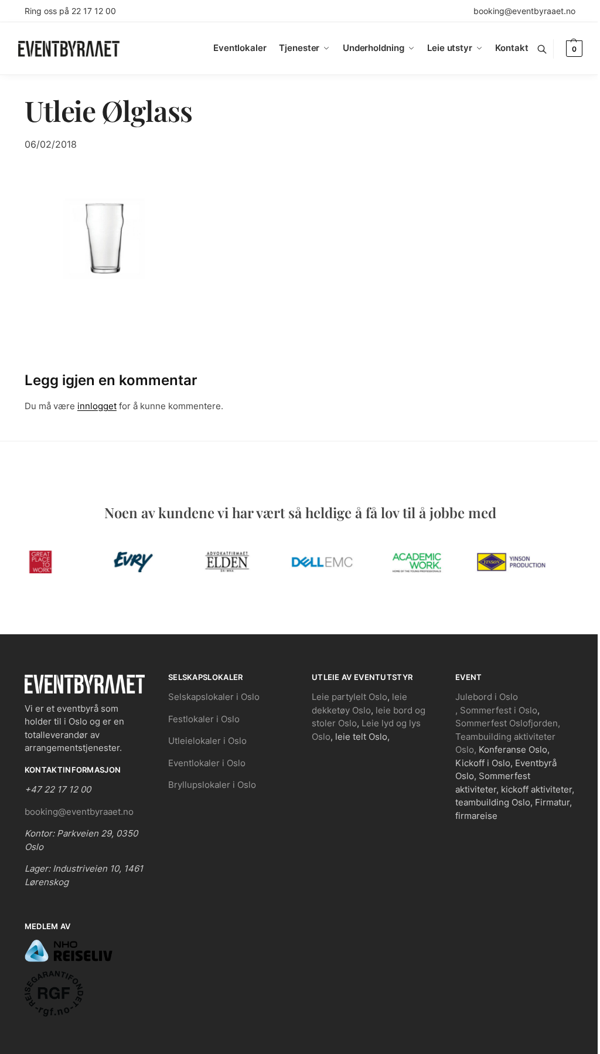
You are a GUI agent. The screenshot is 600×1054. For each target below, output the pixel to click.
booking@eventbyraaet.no (524, 11)
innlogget (97, 406)
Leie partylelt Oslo (349, 696)
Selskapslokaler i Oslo (214, 696)
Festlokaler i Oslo (204, 719)
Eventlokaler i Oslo (207, 763)
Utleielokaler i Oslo (207, 740)
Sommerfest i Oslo (498, 710)
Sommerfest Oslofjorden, (507, 723)
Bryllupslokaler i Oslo (212, 784)
